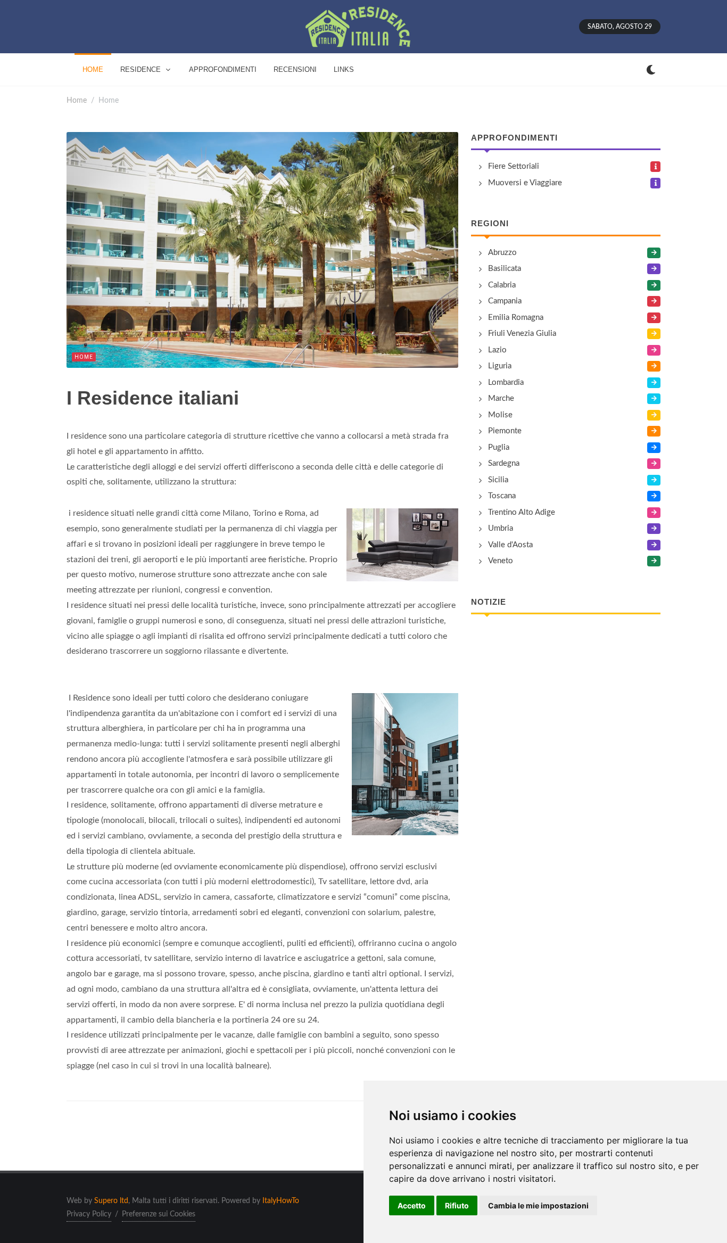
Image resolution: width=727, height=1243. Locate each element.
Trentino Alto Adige (521, 512)
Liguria (499, 366)
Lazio (497, 350)
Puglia (498, 447)
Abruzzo (502, 253)
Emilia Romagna (515, 318)
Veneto (500, 561)
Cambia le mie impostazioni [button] (538, 1205)
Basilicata (504, 269)
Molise (500, 415)
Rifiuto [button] (457, 1205)
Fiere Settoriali (513, 166)
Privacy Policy (89, 1214)
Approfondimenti (514, 137)
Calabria (502, 285)
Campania (505, 301)
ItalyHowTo (280, 1201)
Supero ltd (111, 1201)
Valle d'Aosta (510, 545)
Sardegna (503, 463)
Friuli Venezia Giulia (522, 333)
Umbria (500, 528)
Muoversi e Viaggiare (525, 183)
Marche (501, 398)
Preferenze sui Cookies (158, 1214)
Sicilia (498, 480)
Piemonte (505, 431)
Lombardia (506, 382)
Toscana (502, 496)
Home (77, 100)
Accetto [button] (412, 1205)
